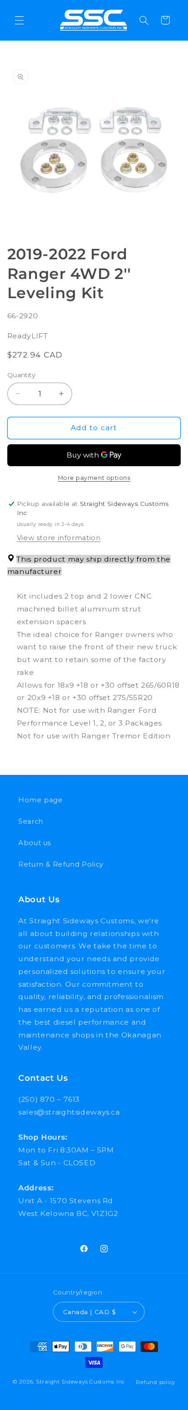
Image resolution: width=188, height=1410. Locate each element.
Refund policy (155, 1382)
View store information (59, 538)
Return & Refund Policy (61, 864)
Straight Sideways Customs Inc (80, 1381)
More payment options (94, 477)
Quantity (21, 375)
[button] (19, 20)
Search (30, 821)
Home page (40, 800)
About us (34, 843)
